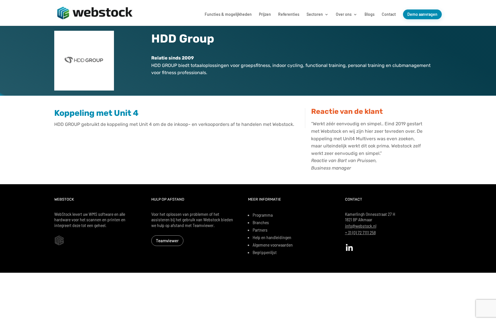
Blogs (370, 14)
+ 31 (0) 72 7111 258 (360, 232)
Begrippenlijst (265, 252)
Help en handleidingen (272, 237)
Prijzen (265, 14)
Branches (261, 222)
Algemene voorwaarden (273, 244)
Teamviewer (167, 240)
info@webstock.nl (360, 225)
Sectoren (315, 14)
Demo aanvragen (422, 14)
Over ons (344, 14)
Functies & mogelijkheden (228, 14)
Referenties (288, 14)
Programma (263, 215)
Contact (389, 14)
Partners (260, 229)
